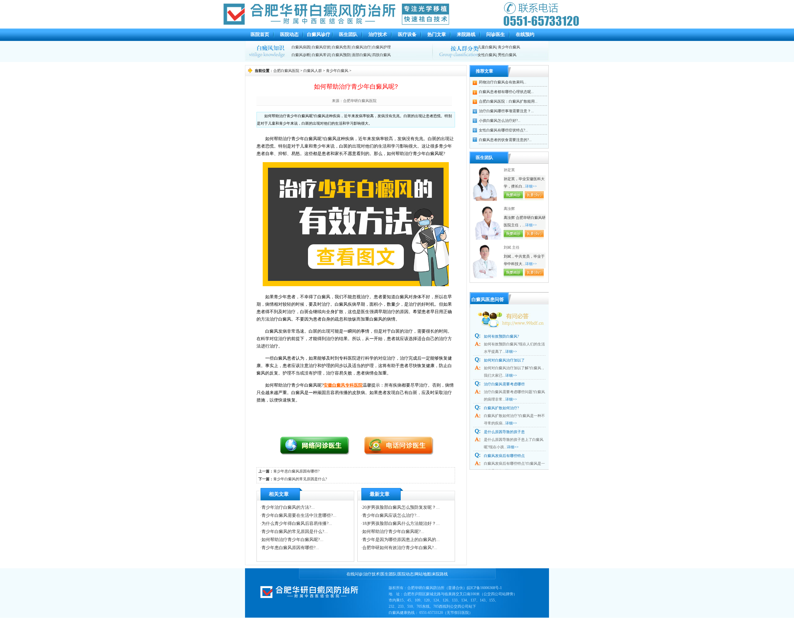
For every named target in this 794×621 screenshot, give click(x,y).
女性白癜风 (487, 55)
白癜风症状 (321, 47)
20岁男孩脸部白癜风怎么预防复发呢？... (401, 507)
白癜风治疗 (361, 47)
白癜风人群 (312, 71)
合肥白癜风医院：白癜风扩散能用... (508, 101)
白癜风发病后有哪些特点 (504, 456)
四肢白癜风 (381, 55)
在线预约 (525, 34)
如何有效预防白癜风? (501, 336)
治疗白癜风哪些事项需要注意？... (506, 111)
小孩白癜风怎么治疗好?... (499, 120)
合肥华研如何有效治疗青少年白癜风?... (399, 547)
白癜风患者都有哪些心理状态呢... (506, 92)
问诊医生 (495, 34)
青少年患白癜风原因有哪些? (296, 471)
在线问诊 (354, 574)
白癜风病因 (301, 47)
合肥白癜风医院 (286, 71)
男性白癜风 (507, 55)
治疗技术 (377, 34)
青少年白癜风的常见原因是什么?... (294, 531)
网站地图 (423, 574)
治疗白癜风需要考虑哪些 (504, 384)
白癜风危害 (341, 47)
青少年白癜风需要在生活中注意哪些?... (299, 515)
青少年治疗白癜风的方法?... (288, 507)
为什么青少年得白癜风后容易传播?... (296, 523)
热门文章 (436, 34)
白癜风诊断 (301, 55)
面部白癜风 (361, 55)
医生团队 (348, 34)
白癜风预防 (341, 55)
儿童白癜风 (487, 47)
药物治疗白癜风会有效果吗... (502, 82)
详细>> (531, 186)
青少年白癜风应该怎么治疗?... (391, 515)
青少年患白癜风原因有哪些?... (290, 547)
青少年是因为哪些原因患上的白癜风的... (401, 539)
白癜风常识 (321, 55)
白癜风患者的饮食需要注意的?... (505, 140)
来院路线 (466, 34)
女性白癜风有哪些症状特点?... (503, 130)
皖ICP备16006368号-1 (484, 588)
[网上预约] (320, 453)
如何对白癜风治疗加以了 (504, 360)
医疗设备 (407, 34)
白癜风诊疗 (318, 34)
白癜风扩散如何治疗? (501, 408)
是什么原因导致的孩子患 (504, 432)
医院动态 (289, 34)
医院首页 (260, 34)
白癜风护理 (381, 47)
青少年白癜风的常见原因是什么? (300, 479)
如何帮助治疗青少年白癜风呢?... (292, 539)
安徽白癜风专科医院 (343, 385)
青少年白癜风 (509, 47)
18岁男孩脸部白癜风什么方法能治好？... (401, 523)
